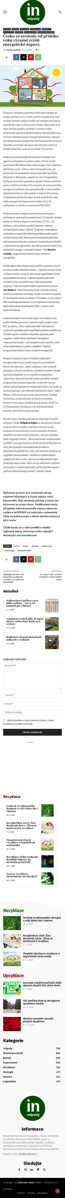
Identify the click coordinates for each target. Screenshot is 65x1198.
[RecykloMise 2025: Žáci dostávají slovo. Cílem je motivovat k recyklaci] (47, 827)
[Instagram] (25, 1169)
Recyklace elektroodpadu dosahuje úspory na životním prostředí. (22, 860)
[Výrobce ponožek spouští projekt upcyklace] (12, 1024)
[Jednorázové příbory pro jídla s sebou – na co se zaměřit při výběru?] (52, 605)
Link (4, 1189)
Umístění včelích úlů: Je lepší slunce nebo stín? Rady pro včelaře (24, 621)
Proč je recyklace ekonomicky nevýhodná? (21, 875)
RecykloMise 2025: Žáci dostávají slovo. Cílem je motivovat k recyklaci (21, 826)
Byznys (7, 29)
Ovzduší (19, 32)
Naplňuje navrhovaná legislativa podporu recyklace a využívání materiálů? (13, 578)
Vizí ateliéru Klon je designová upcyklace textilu (41, 1002)
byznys (16, 546)
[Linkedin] (31, 1169)
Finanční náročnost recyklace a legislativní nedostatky (20, 843)
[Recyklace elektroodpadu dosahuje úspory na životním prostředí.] (47, 861)
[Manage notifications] (57, 1191)
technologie (9, 550)
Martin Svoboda (13, 50)
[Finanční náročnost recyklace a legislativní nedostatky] (47, 844)
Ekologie (24, 29)
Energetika (35, 29)
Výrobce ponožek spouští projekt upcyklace (38, 1020)
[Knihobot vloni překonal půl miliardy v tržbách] (52, 642)
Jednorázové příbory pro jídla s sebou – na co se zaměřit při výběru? (22, 603)
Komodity (46, 29)
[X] (23, 57)
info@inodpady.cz (28, 1154)
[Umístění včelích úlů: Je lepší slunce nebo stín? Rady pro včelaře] (52, 624)
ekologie (34, 546)
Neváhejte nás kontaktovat (20, 535)
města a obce (46, 546)
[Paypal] (38, 1169)
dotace (25, 546)
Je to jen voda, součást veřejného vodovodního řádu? (50, 577)
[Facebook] (16, 57)
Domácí (15, 29)
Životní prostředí (46, 32)
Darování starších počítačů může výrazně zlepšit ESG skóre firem (42, 984)
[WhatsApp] (38, 57)
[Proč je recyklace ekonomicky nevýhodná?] (47, 878)
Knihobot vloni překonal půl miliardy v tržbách (23, 638)
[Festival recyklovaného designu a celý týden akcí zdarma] (47, 810)
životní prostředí (24, 550)
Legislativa (9, 32)
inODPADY (38, 1183)
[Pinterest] (31, 57)
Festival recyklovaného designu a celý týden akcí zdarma (22, 809)
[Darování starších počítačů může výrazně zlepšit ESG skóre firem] (12, 988)
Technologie (30, 32)
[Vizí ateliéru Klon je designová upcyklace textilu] (12, 1006)
